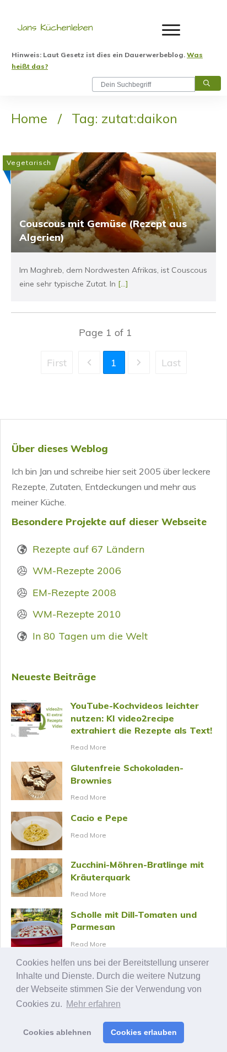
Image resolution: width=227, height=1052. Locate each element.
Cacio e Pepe (113, 831)
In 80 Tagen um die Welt (90, 636)
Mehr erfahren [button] (93, 1004)
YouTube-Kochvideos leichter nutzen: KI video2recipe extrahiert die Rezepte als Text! (113, 726)
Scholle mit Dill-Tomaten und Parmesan (113, 929)
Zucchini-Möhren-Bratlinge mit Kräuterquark (113, 879)
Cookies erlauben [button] (144, 1032)
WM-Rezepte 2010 (77, 614)
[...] (123, 284)
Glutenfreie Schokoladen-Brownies (113, 782)
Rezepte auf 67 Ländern (88, 549)
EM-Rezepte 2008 (74, 592)
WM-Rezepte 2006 (77, 570)
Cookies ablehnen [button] (57, 1032)
